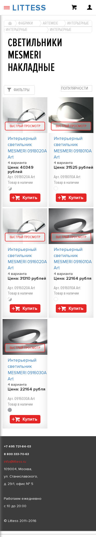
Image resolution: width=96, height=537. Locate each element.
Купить (30, 197)
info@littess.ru (15, 461)
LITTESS (29, 8)
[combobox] (76, 88)
